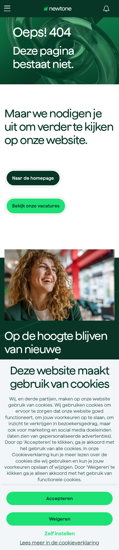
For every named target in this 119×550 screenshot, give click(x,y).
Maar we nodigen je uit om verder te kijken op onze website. (58, 126)
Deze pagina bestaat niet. (43, 57)
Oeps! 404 (42, 32)
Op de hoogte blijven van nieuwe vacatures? (55, 349)
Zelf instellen (60, 533)
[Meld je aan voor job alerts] (106, 9)
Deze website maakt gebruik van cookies (59, 377)
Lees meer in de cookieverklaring (59, 543)
